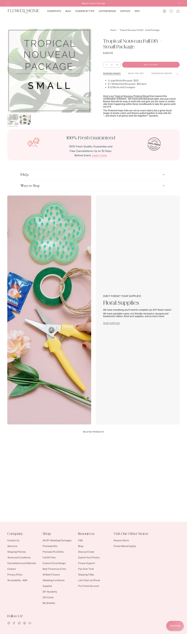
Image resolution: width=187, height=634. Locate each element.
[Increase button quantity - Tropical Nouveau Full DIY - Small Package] (117, 65)
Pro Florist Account (88, 586)
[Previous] (8, 3)
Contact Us (13, 540)
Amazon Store (121, 540)
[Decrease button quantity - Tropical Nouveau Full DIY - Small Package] (106, 65)
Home (113, 30)
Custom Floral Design (54, 563)
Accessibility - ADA (17, 580)
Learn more (99, 155)
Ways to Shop (30, 185)
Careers (11, 569)
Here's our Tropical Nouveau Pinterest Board (126, 96)
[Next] (179, 3)
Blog (80, 546)
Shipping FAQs (86, 574)
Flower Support (86, 563)
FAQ (80, 540)
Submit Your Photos (89, 557)
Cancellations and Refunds (21, 563)
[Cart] (178, 11)
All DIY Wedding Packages (57, 540)
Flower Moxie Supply (125, 546)
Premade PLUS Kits (53, 551)
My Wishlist (49, 603)
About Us (12, 546)
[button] (54, 11)
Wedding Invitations (54, 580)
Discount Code (86, 551)
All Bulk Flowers (51, 574)
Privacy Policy (14, 574)
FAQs (24, 174)
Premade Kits (50, 546)
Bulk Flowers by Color (54, 569)
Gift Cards (48, 597)
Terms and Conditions (19, 557)
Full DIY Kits (49, 557)
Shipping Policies (16, 551)
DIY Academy (50, 591)
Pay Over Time (86, 569)
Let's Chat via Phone (89, 580)
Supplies (47, 586)
